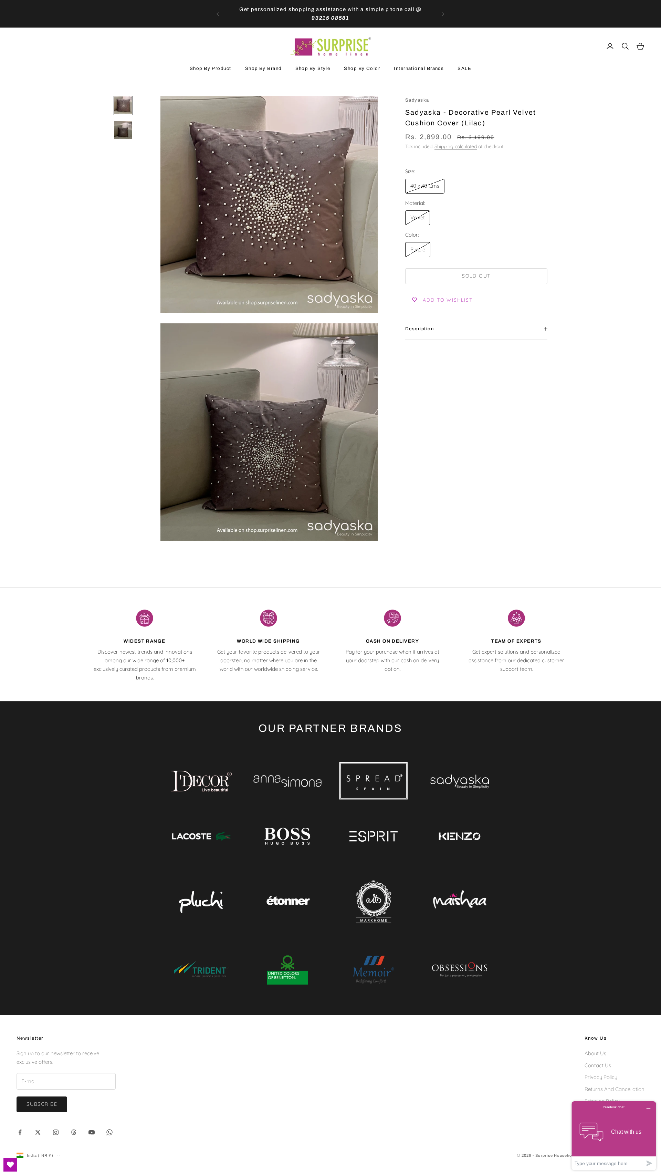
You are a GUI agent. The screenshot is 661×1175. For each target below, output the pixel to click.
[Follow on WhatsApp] (109, 1132)
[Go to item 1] (123, 105)
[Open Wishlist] (10, 1165)
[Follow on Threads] (73, 1132)
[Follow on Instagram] (55, 1132)
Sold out (476, 276)
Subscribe (42, 1104)
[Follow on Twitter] (37, 1132)
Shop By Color (362, 68)
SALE (464, 68)
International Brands (419, 68)
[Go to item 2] (123, 130)
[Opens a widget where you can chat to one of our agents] (614, 1136)
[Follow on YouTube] (91, 1132)
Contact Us (598, 1065)
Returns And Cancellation (614, 1089)
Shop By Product (210, 68)
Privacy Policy (601, 1077)
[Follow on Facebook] (20, 1132)
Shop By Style (312, 68)
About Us (595, 1053)
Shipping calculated (455, 146)
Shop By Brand (263, 68)
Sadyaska (417, 100)
